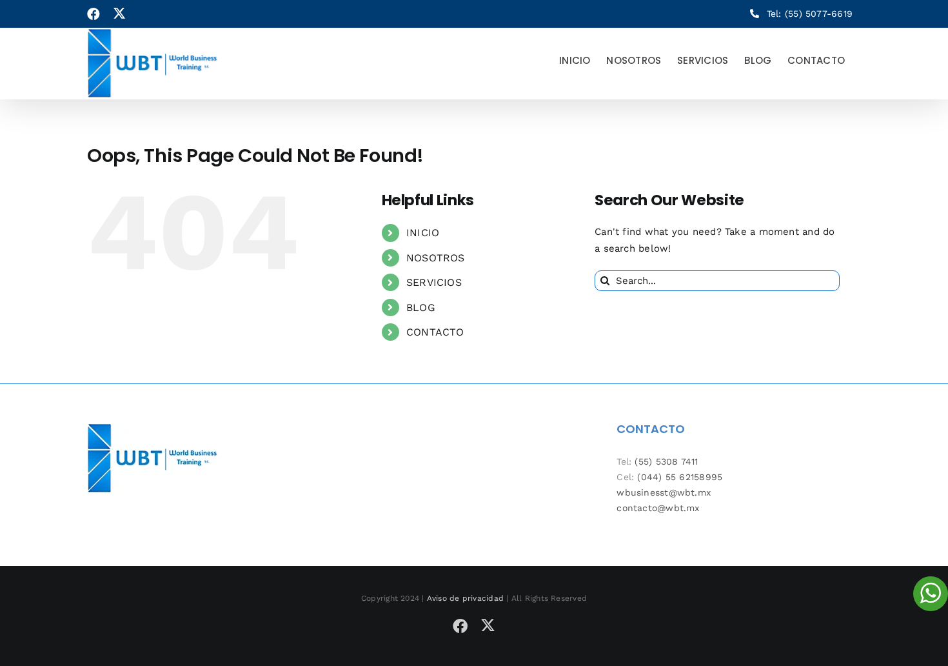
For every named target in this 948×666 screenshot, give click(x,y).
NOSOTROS (435, 258)
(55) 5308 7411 (666, 461)
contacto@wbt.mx (658, 508)
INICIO (422, 233)
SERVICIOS (434, 282)
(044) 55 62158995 (679, 477)
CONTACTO (435, 332)
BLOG (420, 307)
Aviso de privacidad (465, 598)
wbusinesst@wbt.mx (664, 492)
